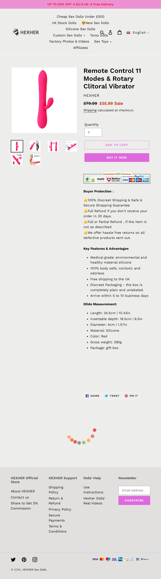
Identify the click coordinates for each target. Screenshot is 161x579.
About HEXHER (23, 491)
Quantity (91, 124)
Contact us (20, 497)
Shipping (90, 110)
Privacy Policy (60, 509)
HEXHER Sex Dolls (34, 569)
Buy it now (117, 157)
